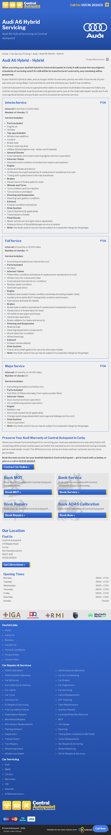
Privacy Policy (12, 655)
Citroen (9, 774)
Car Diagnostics (66, 685)
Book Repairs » (15, 515)
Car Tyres (10, 695)
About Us (9, 635)
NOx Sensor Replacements (19, 724)
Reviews (9, 640)
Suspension (11, 734)
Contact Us (10, 645)
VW (7, 784)
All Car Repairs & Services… (72, 754)
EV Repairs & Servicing (16, 705)
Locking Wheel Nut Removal (73, 715)
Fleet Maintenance (68, 705)
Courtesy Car (11, 700)
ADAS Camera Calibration (71, 670)
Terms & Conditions (15, 650)
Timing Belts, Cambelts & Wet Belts (76, 734)
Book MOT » (13, 492)
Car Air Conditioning (68, 675)
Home (8, 630)
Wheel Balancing (67, 749)
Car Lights (10, 690)
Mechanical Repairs (15, 719)
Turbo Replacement (68, 739)
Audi (7, 765)
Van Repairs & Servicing (70, 744)
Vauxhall (9, 789)
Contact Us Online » (17, 467)
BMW (8, 769)
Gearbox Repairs (66, 710)
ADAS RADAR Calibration (18, 675)
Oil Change (63, 724)
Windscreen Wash (14, 754)
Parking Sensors (13, 729)
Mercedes (10, 779)
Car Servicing (65, 690)
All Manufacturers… (15, 794)
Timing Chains (12, 739)
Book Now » (67, 515)
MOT (60, 719)
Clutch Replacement (68, 695)
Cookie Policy (12, 660)
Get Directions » (14, 564)
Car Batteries (12, 680)
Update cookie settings (13, 831)
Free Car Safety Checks (17, 710)
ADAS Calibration (14, 670)
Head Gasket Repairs (15, 715)
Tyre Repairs (11, 744)
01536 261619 (86, 5)
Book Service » (69, 492)
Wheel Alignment (14, 749)
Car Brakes (64, 680)
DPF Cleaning (65, 700)
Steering (62, 729)
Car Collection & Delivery (18, 685)
